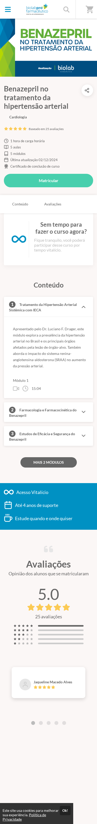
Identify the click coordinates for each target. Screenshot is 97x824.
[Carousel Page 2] (41, 723)
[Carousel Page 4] (56, 723)
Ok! (65, 810)
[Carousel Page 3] (49, 723)
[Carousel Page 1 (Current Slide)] (33, 723)
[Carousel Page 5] (64, 723)
